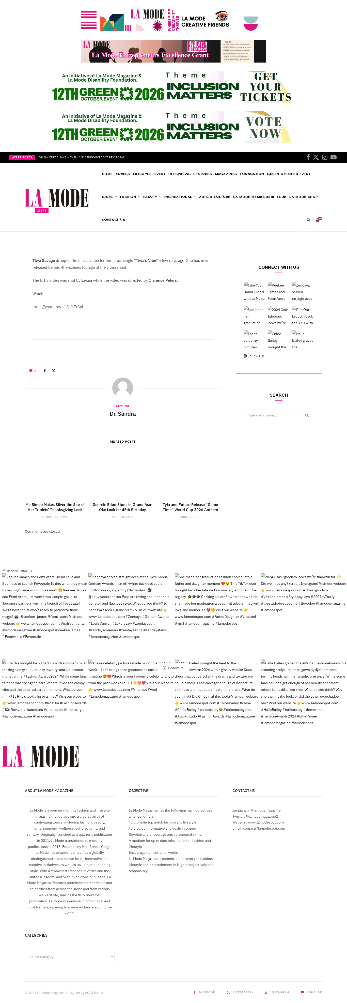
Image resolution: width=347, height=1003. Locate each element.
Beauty (150, 196)
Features (202, 174)
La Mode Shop (303, 196)
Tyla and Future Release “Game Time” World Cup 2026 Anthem (190, 507)
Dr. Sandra (50, 233)
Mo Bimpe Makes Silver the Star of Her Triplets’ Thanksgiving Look (55, 507)
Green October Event (289, 174)
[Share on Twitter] (310, 232)
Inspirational (178, 196)
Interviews (179, 174)
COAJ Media (94, 992)
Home (107, 174)
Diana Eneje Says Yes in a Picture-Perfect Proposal (82, 157)
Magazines (226, 174)
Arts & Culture (214, 196)
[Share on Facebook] (302, 232)
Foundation (252, 174)
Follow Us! (255, 355)
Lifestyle (142, 174)
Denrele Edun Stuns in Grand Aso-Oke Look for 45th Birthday (122, 507)
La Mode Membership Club (259, 196)
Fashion (128, 196)
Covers (123, 174)
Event (160, 174)
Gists (107, 196)
